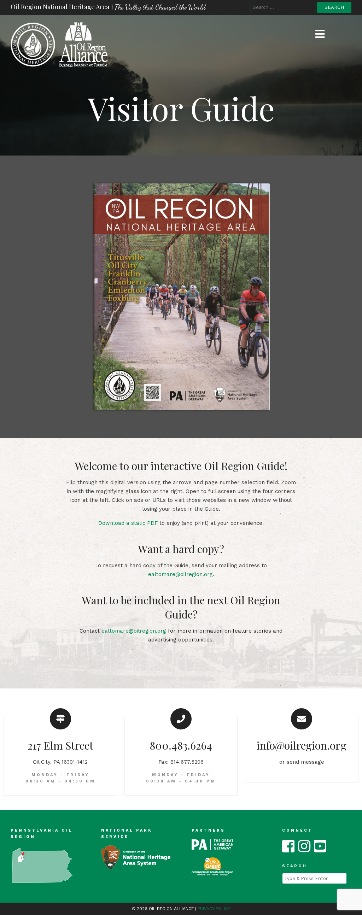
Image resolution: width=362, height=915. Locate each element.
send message (305, 762)
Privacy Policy (214, 908)
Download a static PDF (128, 523)
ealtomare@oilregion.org (180, 574)
